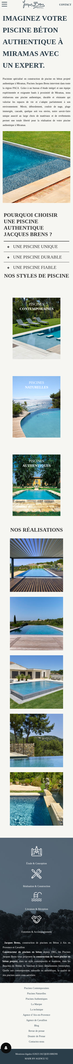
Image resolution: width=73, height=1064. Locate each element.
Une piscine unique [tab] (35, 246)
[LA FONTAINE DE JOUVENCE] (36, 823)
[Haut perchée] (36, 648)
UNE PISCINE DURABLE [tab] (37, 257)
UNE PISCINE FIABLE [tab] (34, 267)
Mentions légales (23, 1054)
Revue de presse (36, 1031)
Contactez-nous (36, 1041)
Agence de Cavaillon (36, 1020)
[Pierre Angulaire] (36, 764)
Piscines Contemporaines (36, 988)
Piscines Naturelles (36, 993)
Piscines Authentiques (36, 999)
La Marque (36, 1004)
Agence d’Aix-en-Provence (36, 1015)
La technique (36, 1009)
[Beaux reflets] (36, 589)
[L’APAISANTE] (36, 706)
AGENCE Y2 (42, 1058)
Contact (65, 4)
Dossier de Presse (36, 1036)
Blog (36, 1025)
